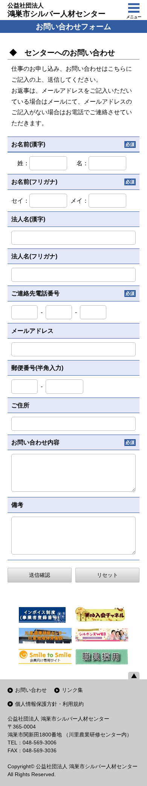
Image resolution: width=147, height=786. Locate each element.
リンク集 (72, 690)
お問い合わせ (31, 690)
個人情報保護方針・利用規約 (49, 704)
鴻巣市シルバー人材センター (57, 10)
